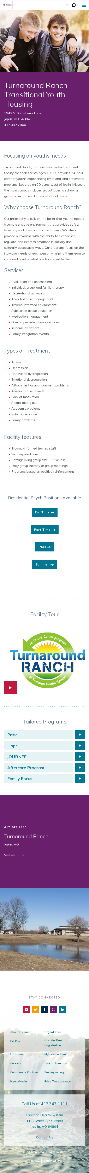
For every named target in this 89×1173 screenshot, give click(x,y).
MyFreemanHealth (56, 1054)
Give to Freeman (55, 1063)
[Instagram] (53, 1009)
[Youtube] (26, 1009)
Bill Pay (15, 1041)
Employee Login (55, 1072)
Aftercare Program (25, 767)
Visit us (10, 855)
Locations (16, 1054)
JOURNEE (16, 756)
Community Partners (24, 1072)
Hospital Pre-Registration (53, 1042)
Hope (12, 745)
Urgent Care (52, 1032)
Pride (12, 734)
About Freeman (20, 1032)
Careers (15, 1063)
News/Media (18, 1081)
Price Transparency (57, 1081)
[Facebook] (44, 1009)
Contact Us (44, 1137)
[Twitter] (35, 1009)
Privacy (34, 1161)
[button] (44, 658)
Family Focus (19, 778)
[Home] (6, 5)
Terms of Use (53, 1161)
